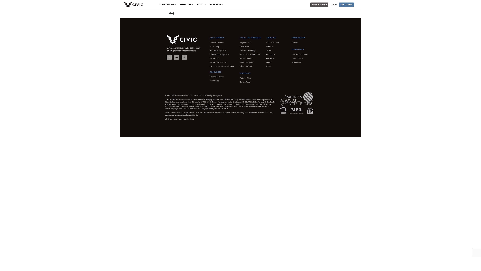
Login (334, 5)
